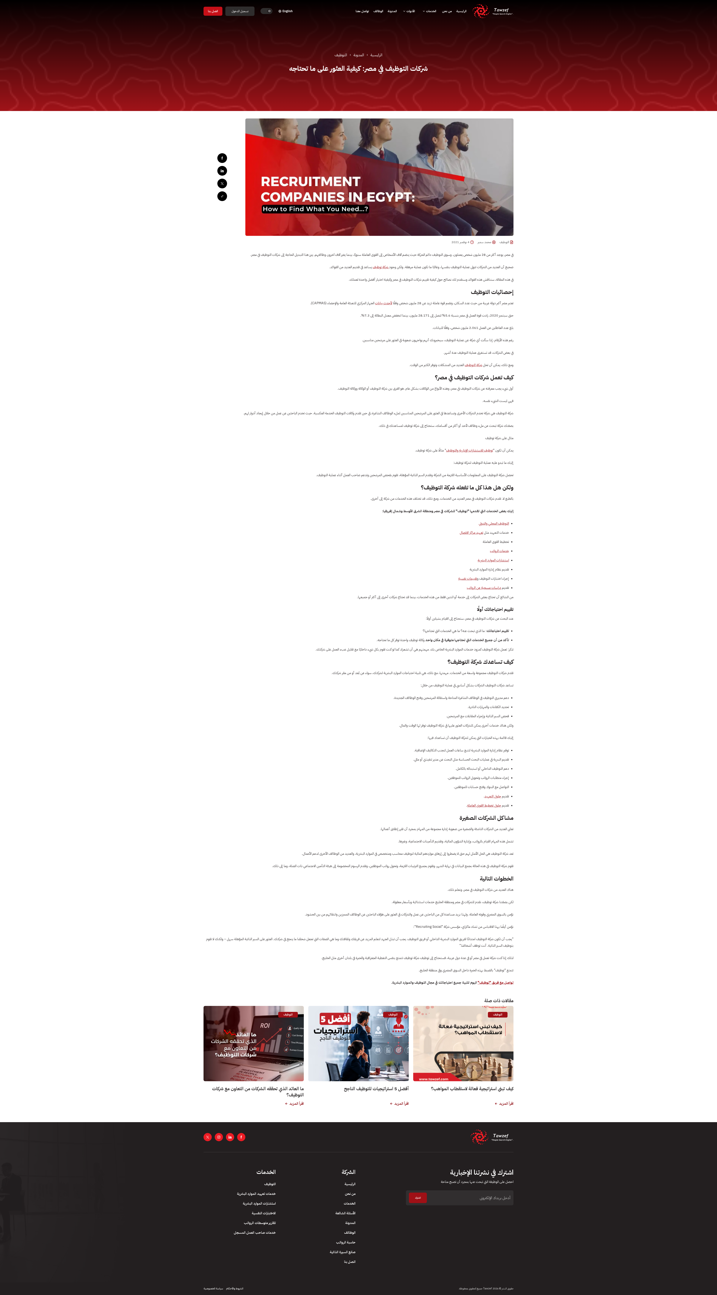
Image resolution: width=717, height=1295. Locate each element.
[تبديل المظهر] (266, 11)
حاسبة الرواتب (346, 1242)
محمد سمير (484, 242)
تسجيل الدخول (240, 11)
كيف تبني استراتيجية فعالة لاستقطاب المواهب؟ (472, 1088)
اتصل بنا (213, 11)
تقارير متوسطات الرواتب (260, 1222)
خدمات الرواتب (499, 550)
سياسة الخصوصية (213, 1289)
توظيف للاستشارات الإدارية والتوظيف (469, 450)
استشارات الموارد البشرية (493, 560)
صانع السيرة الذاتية (343, 1251)
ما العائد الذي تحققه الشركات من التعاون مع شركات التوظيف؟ (258, 1091)
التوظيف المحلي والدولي (494, 523)
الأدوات (410, 11)
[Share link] (222, 196)
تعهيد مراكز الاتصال (471, 532)
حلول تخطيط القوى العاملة (484, 805)
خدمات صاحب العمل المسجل (255, 1232)
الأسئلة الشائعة (345, 1213)
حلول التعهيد (493, 796)
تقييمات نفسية (467, 578)
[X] (222, 183)
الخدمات (431, 11)
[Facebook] (222, 158)
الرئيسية (461, 11)
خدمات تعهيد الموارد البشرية (256, 1193)
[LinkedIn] (222, 171)
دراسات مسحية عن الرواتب (484, 587)
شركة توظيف (381, 266)
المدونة (392, 11)
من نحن (447, 11)
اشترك (418, 1198)
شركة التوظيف (473, 364)
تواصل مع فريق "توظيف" (495, 982)
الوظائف (378, 11)
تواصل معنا (362, 11)
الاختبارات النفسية (264, 1213)
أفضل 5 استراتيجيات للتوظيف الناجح (376, 1088)
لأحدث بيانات (383, 303)
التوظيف (341, 55)
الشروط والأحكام (234, 1289)
